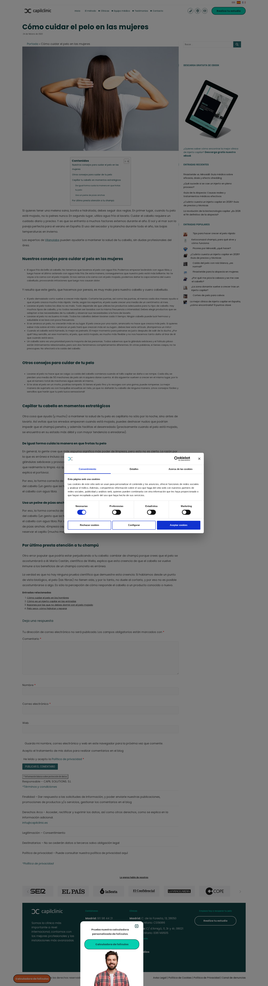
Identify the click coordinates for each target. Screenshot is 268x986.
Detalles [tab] (134, 469)
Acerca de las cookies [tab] (180, 469)
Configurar (134, 525)
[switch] (116, 512)
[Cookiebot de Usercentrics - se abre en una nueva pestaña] (178, 458)
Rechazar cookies (89, 525)
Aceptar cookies (178, 525)
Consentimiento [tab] (87, 469)
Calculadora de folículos (111, 944)
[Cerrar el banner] (199, 459)
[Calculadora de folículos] (111, 967)
